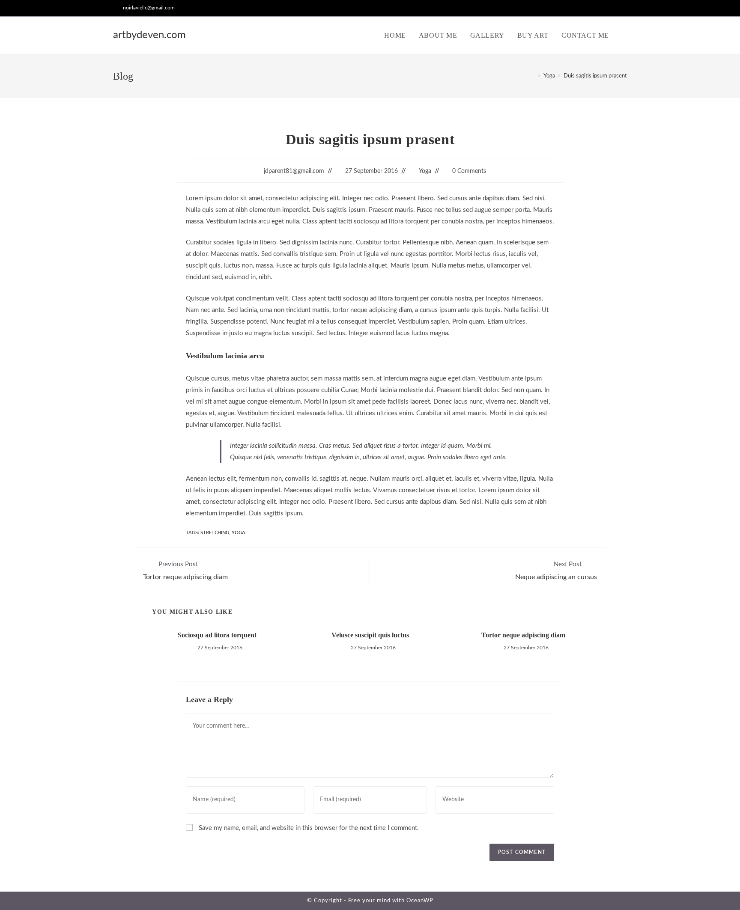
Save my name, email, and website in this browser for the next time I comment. (309, 828)
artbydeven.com (149, 35)
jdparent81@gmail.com (294, 171)
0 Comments (469, 171)
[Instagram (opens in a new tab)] (623, 8)
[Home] (533, 76)
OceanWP (419, 901)
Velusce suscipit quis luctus (370, 635)
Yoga (425, 171)
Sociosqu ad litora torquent (217, 635)
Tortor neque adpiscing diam (523, 635)
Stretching (214, 532)
